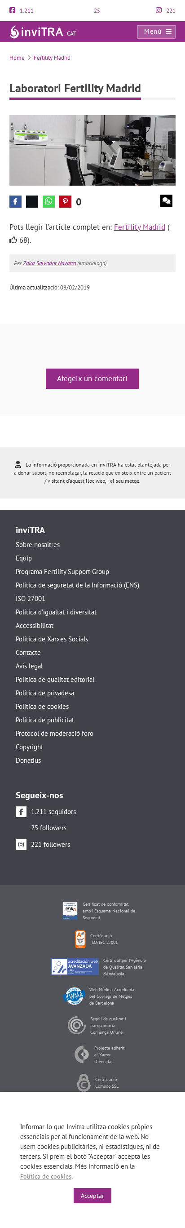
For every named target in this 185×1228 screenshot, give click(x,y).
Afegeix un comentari (92, 378)
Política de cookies (42, 706)
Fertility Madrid (52, 58)
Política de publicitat (45, 719)
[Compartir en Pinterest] (65, 202)
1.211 (26, 10)
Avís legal (29, 666)
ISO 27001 (30, 598)
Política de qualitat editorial (55, 679)
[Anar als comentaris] (166, 201)
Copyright (29, 746)
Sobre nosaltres (38, 544)
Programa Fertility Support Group (62, 571)
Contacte (28, 652)
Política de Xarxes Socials (52, 639)
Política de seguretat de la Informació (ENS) (77, 585)
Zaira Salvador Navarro (49, 263)
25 (96, 10)
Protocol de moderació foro (54, 733)
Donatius (28, 760)
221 (170, 10)
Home (17, 58)
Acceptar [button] (92, 1196)
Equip (24, 558)
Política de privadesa (45, 693)
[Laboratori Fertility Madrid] (92, 149)
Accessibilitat (34, 625)
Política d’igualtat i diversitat (56, 612)
